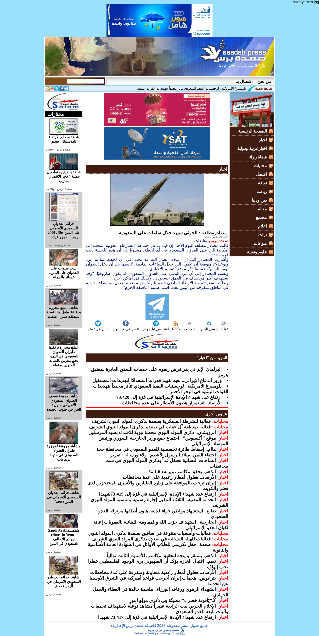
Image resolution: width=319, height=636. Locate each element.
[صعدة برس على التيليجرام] (66, 90)
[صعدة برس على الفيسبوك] (61, 90)
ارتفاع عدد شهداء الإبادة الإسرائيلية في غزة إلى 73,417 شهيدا (157, 617)
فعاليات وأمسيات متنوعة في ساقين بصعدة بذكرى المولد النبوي (149, 533)
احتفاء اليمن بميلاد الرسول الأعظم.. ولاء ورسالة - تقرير (163, 454)
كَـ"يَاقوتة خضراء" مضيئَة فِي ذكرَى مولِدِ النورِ (172, 600)
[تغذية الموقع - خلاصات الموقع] (47, 90)
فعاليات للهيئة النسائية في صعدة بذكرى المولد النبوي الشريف (151, 538)
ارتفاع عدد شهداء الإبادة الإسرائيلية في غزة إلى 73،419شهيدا (157, 493)
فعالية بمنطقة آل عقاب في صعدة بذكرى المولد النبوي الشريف (150, 426)
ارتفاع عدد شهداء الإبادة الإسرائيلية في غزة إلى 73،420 (169, 397)
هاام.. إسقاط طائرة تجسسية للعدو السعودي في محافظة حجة (156, 449)
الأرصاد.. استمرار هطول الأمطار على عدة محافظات (172, 402)
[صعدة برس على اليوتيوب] (52, 90)
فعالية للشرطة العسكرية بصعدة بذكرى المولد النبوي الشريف (151, 421)
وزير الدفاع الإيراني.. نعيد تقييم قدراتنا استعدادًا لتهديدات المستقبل (157, 380)
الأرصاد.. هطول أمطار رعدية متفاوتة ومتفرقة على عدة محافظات (153, 572)
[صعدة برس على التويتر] (57, 90)
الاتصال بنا (244, 81)
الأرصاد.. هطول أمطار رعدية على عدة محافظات (169, 477)
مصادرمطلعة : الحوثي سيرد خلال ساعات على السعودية (173, 232)
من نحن (264, 81)
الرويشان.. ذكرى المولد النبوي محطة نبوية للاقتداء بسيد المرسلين (152, 432)
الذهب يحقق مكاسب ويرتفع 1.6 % (182, 471)
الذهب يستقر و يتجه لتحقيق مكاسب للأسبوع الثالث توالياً (161, 555)
